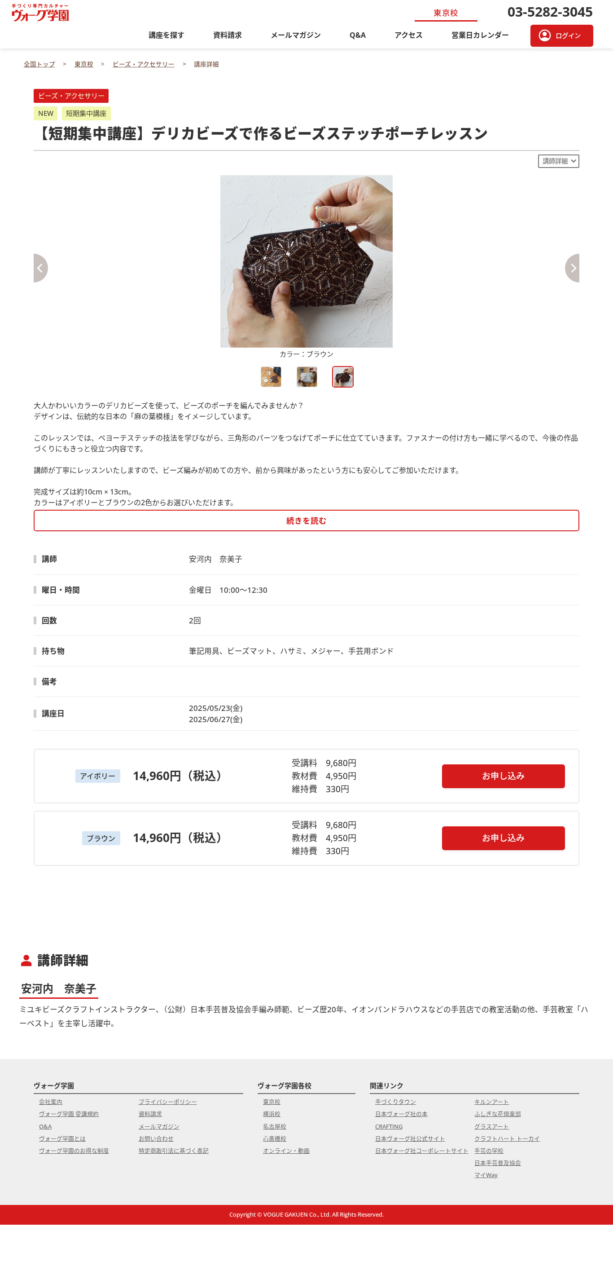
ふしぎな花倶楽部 (497, 1114)
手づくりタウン (395, 1102)
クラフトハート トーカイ (507, 1138)
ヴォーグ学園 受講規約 (69, 1114)
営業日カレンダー (480, 35)
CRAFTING (389, 1126)
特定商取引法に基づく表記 (174, 1151)
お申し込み (503, 776)
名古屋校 (274, 1126)
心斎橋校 (274, 1138)
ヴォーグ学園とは (62, 1138)
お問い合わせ (156, 1138)
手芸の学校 (489, 1151)
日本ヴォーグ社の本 (401, 1114)
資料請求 (227, 35)
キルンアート (491, 1102)
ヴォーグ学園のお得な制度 (74, 1151)
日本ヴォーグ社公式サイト (410, 1138)
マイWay (486, 1175)
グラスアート (491, 1126)
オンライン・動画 (286, 1151)
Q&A (358, 35)
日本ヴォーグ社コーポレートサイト (422, 1151)
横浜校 (271, 1114)
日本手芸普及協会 (497, 1163)
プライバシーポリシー (168, 1102)
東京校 (271, 1102)
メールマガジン (296, 35)
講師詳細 (555, 161)
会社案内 (50, 1102)
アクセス (408, 35)
